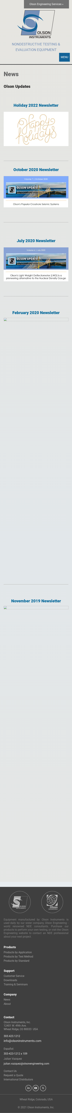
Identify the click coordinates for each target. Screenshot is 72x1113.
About (7, 1003)
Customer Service (14, 976)
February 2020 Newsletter (36, 312)
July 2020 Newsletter (36, 240)
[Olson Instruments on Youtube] (36, 1088)
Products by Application (18, 952)
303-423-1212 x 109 (15, 1053)
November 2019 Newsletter (36, 601)
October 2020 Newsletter (36, 169)
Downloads (10, 980)
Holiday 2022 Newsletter (36, 105)
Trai (16, 984)
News (7, 999)
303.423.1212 (12, 1036)
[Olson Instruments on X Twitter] (43, 1088)
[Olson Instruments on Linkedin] (28, 1088)
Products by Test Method (18, 956)
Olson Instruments (36, 22)
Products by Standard (16, 960)
